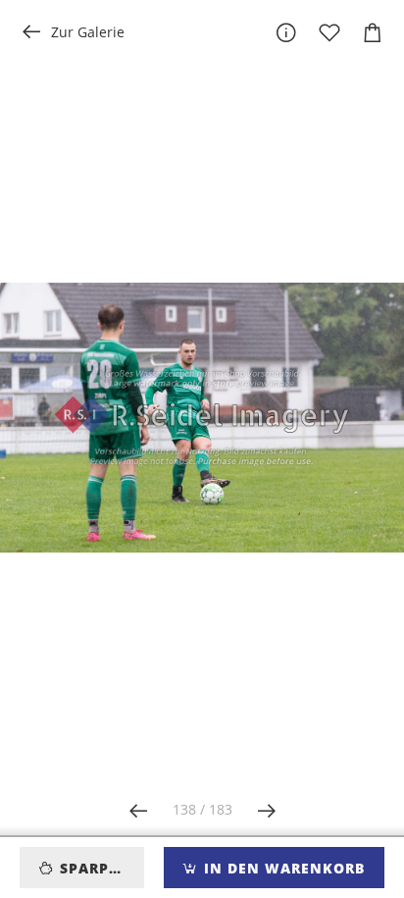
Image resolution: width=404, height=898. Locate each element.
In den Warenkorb (282, 868)
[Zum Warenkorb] (372, 32)
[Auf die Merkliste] (329, 32)
